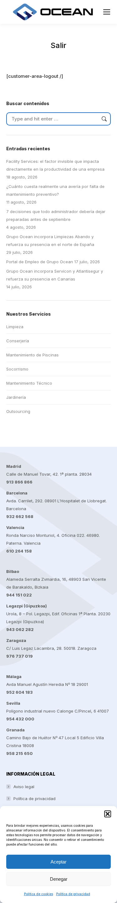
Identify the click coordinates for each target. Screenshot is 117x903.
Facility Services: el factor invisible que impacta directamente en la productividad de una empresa (55, 165)
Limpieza (14, 326)
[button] (108, 814)
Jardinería (16, 397)
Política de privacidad (73, 894)
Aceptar (58, 861)
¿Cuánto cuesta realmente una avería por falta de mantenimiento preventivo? (55, 190)
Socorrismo (17, 368)
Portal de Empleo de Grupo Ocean (39, 261)
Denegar (58, 879)
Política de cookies (38, 894)
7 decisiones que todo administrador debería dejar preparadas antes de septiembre (55, 215)
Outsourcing (18, 411)
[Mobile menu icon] (107, 12)
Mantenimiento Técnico (29, 383)
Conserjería (17, 340)
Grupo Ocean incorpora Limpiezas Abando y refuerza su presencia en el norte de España (50, 240)
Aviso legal (23, 786)
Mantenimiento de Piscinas (32, 354)
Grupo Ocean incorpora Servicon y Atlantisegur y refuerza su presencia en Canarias (54, 275)
